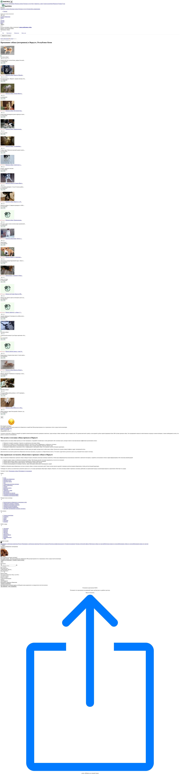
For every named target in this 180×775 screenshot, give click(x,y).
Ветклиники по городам (9, 493)
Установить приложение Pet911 (10, 494)
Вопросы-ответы (19, 3)
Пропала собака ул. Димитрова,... (14, 257)
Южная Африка (7, 534)
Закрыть (3, 548)
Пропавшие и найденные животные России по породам (35, 543)
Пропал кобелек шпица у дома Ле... (14, 351)
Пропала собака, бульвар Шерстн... (14, 93)
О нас (63, 3)
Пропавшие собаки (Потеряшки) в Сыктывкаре (20, 471)
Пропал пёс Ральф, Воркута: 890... (14, 294)
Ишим (4, 519)
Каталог (7, 3)
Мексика (5, 532)
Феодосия (5, 520)
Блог (33, 3)
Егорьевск (5, 516)
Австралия (6, 528)
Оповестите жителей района (10, 506)
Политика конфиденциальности (57, 543)
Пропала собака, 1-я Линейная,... (13, 146)
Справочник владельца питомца (11, 484)
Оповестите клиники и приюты (11, 503)
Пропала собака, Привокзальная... (14, 129)
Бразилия (5, 529)
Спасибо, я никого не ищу (18, 560)
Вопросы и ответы (5, 9)
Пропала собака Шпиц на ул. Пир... (14, 407)
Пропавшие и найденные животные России (11, 543)
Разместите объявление (9, 479)
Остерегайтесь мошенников (33, 9)
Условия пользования (70, 543)
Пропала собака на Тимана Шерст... (14, 183)
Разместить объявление (6, 428)
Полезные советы (14, 9)
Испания (5, 536)
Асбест (5, 517)
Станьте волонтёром (48, 3)
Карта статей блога (8, 485)
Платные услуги (27, 3)
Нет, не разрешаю (12, 586)
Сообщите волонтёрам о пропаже (11, 504)
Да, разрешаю (4, 586)
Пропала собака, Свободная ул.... (13, 164)
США (4, 538)
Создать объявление (5, 16)
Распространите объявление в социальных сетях (15, 502)
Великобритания (7, 537)
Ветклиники (12, 3)
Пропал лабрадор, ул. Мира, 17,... (14, 312)
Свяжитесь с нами (38, 3)
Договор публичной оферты (82, 543)
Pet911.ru (2, 38)
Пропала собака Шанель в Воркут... (14, 370)
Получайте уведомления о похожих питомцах (14, 508)
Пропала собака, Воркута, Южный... (14, 75)
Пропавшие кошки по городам (141, 543)
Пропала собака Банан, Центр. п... (14, 238)
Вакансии (55, 3)
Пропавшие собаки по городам (126, 543)
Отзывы (60, 3)
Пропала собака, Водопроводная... (14, 110)
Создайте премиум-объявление (10, 507)
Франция (5, 531)
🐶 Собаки (11, 38)
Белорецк (5, 521)
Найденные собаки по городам (96, 543)
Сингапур (5, 533)
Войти (2, 18)
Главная (2, 3)
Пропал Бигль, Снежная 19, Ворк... (14, 275)
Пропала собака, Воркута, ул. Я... (14, 201)
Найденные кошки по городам (111, 543)
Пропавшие (6, 38)
